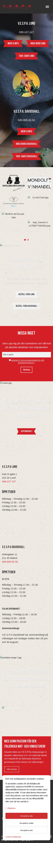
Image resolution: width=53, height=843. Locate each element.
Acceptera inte (26, 830)
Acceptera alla (26, 816)
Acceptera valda (26, 823)
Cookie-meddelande (13, 837)
